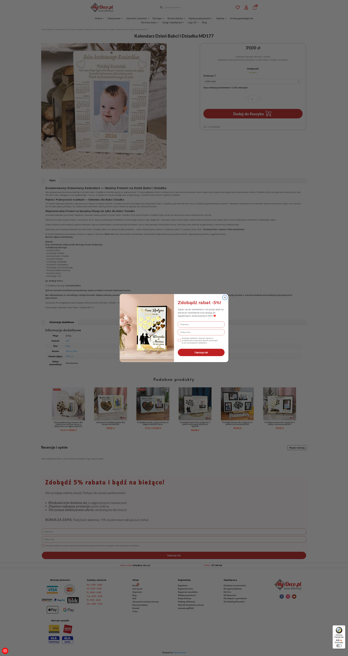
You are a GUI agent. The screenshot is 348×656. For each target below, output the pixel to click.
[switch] (339, 645)
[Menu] (343, 627)
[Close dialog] (225, 297)
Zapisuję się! (201, 352)
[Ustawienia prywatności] (5, 651)
